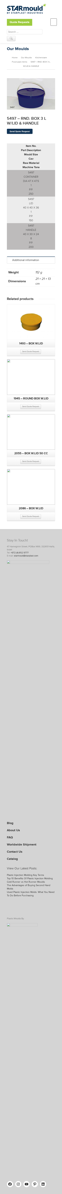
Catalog (12, 859)
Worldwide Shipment (21, 844)
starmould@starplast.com (26, 555)
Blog (10, 823)
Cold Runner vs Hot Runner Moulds (26, 881)
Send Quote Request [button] (30, 351)
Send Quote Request (20, 131)
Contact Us (14, 852)
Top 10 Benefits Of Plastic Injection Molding (30, 878)
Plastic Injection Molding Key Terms (25, 875)
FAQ (10, 837)
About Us (13, 830)
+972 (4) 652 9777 (20, 552)
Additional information (25, 260)
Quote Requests (19, 22)
